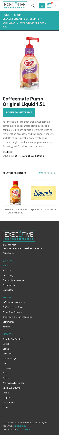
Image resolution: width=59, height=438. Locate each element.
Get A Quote (8, 253)
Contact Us (8, 290)
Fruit (5, 373)
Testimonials (9, 285)
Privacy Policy (19, 426)
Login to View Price (19, 112)
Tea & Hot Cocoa (10, 402)
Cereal (6, 344)
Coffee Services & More (14, 307)
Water (5, 407)
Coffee (6, 348)
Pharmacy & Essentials (13, 383)
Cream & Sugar (36, 156)
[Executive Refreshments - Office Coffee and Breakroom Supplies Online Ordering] (15, 5)
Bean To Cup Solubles (13, 339)
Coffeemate (21, 156)
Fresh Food (8, 368)
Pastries (6, 378)
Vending (6, 326)
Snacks (6, 392)
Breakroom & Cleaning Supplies (17, 317)
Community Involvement (14, 280)
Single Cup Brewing (11, 387)
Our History (8, 275)
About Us (7, 270)
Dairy (5, 363)
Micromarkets (9, 321)
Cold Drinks (8, 353)
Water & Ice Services (12, 312)
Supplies (7, 397)
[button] (40, 173)
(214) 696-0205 (9, 245)
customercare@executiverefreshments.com (23, 248)
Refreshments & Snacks (14, 302)
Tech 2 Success (23, 429)
